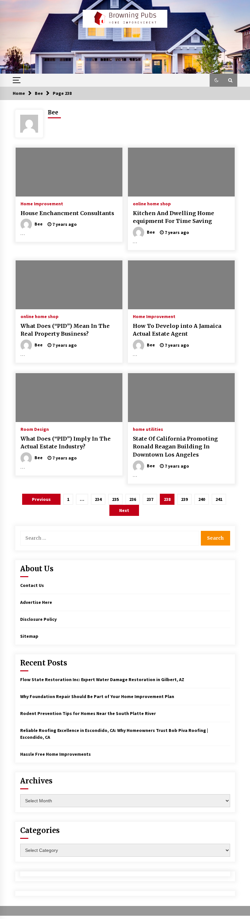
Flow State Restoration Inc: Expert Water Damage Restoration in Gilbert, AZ (102, 679)
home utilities (148, 428)
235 (115, 499)
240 (201, 499)
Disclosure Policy (38, 619)
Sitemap (29, 636)
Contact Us (32, 585)
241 (218, 499)
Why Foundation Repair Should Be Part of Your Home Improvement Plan (97, 696)
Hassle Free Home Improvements (55, 754)
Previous (41, 499)
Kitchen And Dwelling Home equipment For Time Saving (173, 217)
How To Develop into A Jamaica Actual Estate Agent (177, 330)
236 (132, 499)
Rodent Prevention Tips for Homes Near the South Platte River (88, 713)
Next (124, 510)
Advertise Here (36, 602)
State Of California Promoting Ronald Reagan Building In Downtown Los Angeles (175, 446)
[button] (216, 80)
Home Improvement (42, 203)
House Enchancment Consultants (67, 213)
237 (149, 499)
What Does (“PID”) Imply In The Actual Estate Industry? (66, 442)
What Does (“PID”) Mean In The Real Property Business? (65, 330)
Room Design (35, 428)
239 (184, 499)
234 (98, 499)
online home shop (152, 203)
